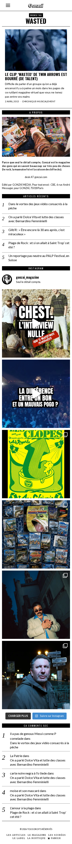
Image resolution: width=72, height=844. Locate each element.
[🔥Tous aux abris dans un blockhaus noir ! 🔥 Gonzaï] (36, 464)
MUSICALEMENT (46, 101)
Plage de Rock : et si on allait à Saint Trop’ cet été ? (38, 245)
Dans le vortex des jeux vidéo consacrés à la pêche (37, 206)
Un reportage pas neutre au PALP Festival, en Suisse (38, 258)
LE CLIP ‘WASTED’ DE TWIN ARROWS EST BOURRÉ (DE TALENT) (36, 76)
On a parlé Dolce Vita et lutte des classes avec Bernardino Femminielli (36, 219)
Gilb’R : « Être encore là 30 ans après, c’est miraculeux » (36, 232)
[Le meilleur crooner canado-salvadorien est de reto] (36, 605)
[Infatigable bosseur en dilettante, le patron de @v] (36, 675)
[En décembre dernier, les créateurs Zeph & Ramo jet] (36, 534)
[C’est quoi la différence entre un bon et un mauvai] (36, 394)
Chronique (29, 101)
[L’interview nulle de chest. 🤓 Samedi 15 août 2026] (36, 323)
